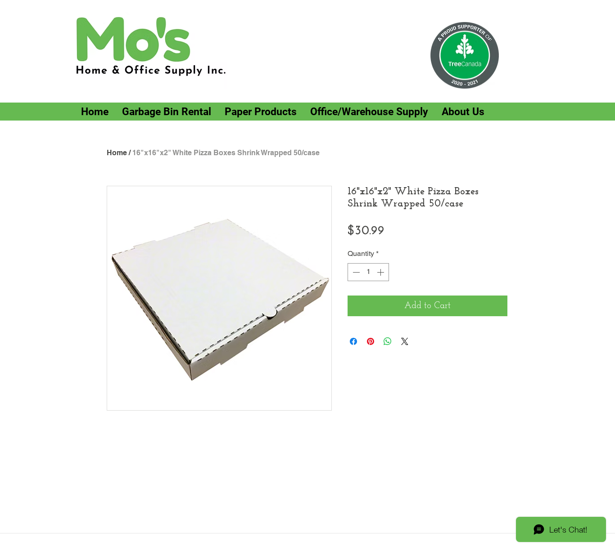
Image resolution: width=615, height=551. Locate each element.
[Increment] (381, 272)
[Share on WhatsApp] (387, 341)
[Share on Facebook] (353, 341)
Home (117, 152)
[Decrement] (355, 272)
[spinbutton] (368, 272)
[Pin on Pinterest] (370, 341)
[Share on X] (404, 341)
